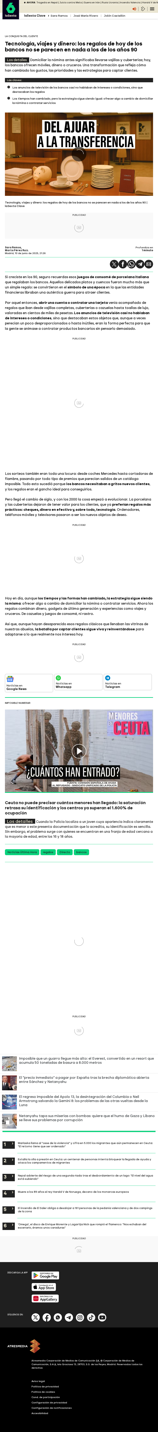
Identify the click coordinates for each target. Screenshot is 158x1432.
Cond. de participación (45, 1397)
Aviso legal (38, 1381)
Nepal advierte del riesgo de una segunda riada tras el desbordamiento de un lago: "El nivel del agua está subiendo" (85, 1177)
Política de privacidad (45, 1386)
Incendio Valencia (130, 2)
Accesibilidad (39, 1413)
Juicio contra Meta (70, 2)
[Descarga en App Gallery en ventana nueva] (45, 1301)
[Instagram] (80, 1321)
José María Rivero (85, 15)
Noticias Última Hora (22, 852)
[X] (35, 1321)
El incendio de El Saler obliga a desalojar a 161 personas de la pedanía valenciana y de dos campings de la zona (85, 1209)
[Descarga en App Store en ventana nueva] (43, 1290)
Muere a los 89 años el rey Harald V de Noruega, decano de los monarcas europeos (73, 1191)
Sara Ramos (59, 15)
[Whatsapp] (57, 1321)
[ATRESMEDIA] (79, 1346)
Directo (64, 852)
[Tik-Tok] (91, 1321)
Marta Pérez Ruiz (16, 250)
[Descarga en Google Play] (45, 1278)
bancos (81, 852)
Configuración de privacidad (49, 1402)
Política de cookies (43, 1391)
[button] (114, 264)
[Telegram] (140, 264)
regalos (48, 852)
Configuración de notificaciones (51, 1407)
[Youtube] (102, 1321)
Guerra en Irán (92, 2)
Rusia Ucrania (110, 2)
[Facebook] (46, 1321)
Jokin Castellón (114, 15)
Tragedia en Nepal (47, 2)
